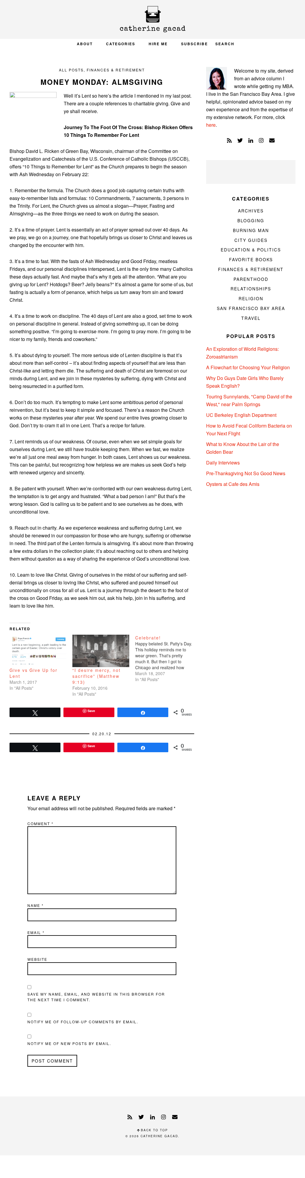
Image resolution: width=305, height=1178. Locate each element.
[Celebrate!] (166, 658)
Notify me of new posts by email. (69, 1043)
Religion (251, 298)
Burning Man (251, 230)
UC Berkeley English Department (241, 415)
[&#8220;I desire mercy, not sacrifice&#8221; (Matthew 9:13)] (100, 651)
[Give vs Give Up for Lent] (38, 651)
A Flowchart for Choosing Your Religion (248, 367)
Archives (251, 211)
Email (36, 932)
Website (37, 959)
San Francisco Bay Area (251, 308)
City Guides (250, 240)
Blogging (250, 220)
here (211, 124)
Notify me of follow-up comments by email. (82, 1021)
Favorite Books (251, 259)
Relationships (251, 289)
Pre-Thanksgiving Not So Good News (245, 473)
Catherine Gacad (152, 19)
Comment (40, 823)
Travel (251, 318)
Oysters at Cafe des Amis (232, 484)
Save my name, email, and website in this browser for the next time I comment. (96, 996)
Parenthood (251, 279)
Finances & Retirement (116, 69)
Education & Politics (251, 250)
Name (35, 905)
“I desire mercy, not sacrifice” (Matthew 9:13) (96, 676)
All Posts (71, 69)
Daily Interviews (223, 462)
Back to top (153, 1130)
